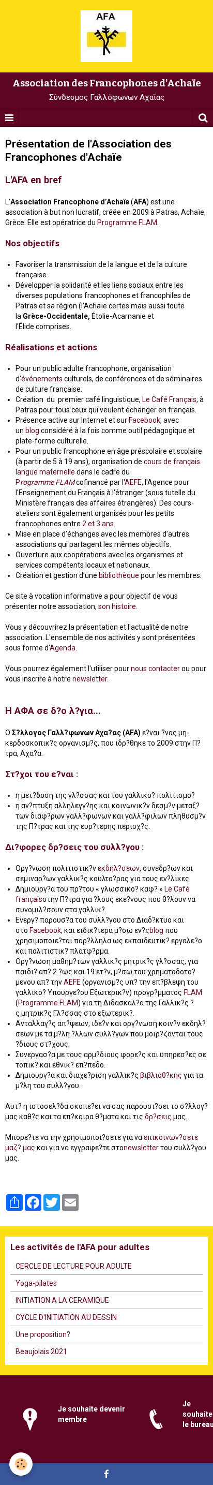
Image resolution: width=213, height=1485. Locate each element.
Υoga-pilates (36, 1283)
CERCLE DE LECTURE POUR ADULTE (74, 1266)
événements (42, 379)
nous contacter (155, 668)
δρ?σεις (158, 1116)
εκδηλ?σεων (119, 868)
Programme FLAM (127, 222)
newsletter (89, 679)
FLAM (64, 482)
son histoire (117, 606)
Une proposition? (43, 1334)
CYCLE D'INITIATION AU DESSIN (66, 1317)
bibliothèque (119, 575)
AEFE (133, 482)
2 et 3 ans (98, 523)
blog (32, 430)
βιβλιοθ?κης (161, 1075)
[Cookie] (21, 1464)
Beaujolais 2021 (41, 1351)
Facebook (144, 420)
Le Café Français (169, 399)
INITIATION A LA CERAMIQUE (62, 1300)
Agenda (62, 648)
